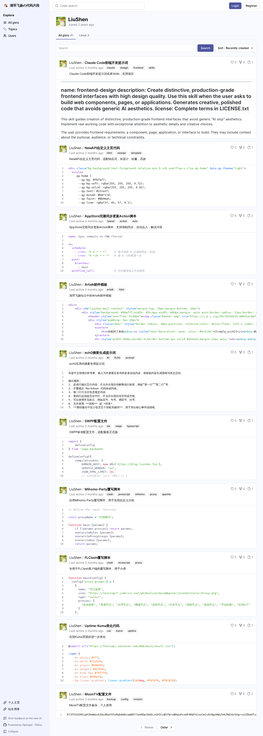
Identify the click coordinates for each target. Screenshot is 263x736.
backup (111, 699)
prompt (130, 357)
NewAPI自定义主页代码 (102, 148)
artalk (110, 289)
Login (235, 5)
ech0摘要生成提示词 (100, 353)
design (124, 67)
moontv (138, 699)
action (123, 221)
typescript (133, 426)
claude (111, 67)
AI (108, 357)
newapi (121, 152)
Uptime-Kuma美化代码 (102, 626)
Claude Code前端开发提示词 (106, 63)
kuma (119, 630)
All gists (65, 35)
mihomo (140, 494)
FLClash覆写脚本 (98, 557)
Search (205, 48)
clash (110, 494)
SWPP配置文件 (96, 421)
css (109, 630)
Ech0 (117, 357)
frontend (138, 67)
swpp (118, 426)
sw (108, 426)
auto (134, 221)
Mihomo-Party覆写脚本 (102, 489)
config (124, 699)
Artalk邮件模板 (96, 284)
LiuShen (75, 63)
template (136, 152)
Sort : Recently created (233, 48)
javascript (124, 494)
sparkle (166, 494)
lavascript (124, 562)
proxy (153, 494)
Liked (84, 35)
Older (164, 727)
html (109, 152)
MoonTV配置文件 (98, 694)
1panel (110, 221)
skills (152, 67)
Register (251, 5)
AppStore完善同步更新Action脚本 (110, 216)
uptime (132, 630)
